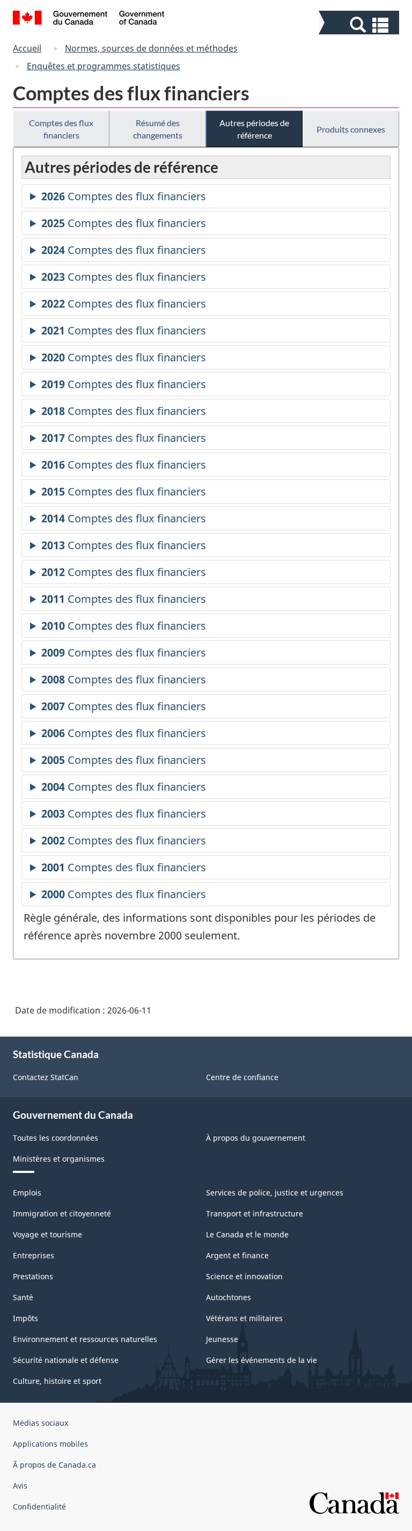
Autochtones (228, 1297)
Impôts (25, 1318)
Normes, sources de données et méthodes (151, 48)
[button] (360, 25)
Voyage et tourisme (47, 1234)
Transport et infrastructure (254, 1213)
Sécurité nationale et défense (66, 1360)
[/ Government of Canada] (89, 19)
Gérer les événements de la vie (261, 1360)
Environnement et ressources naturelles (85, 1339)
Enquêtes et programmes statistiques (103, 66)
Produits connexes (351, 129)
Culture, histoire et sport (57, 1381)
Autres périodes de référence (254, 129)
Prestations (33, 1276)
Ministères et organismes (59, 1159)
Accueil (27, 48)
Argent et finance (237, 1255)
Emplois (27, 1192)
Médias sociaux (40, 1423)
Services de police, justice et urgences (274, 1192)
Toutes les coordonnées (55, 1138)
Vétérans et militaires (244, 1318)
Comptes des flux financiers (61, 129)
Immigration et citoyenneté (62, 1213)
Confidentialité (39, 1506)
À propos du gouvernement (255, 1138)
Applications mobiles (50, 1444)
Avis (20, 1486)
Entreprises (33, 1255)
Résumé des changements (157, 129)
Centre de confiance (242, 1077)
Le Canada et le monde (247, 1234)
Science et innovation (244, 1276)
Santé (23, 1297)
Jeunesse (222, 1339)
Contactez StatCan (45, 1077)
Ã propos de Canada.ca (54, 1465)
